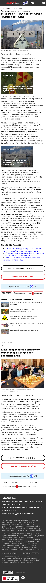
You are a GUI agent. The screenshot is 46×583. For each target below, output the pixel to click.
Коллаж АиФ (23, 50)
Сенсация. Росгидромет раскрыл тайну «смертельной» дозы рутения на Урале (22, 250)
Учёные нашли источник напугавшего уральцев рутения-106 (21, 259)
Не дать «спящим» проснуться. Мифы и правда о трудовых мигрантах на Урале (26, 324)
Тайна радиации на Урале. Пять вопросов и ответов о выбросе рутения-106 (23, 254)
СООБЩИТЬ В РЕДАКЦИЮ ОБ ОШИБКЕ (18, 514)
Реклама (6, 502)
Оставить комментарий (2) (23, 277)
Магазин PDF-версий (11, 505)
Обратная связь (9, 511)
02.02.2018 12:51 (6, 9)
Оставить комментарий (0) (23, 466)
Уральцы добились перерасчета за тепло (24, 330)
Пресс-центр (36, 502)
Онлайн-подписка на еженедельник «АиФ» (22, 508)
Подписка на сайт (20, 502)
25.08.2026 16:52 (7, 343)
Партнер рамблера (20, 572)
